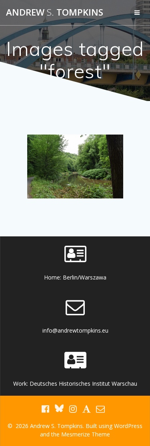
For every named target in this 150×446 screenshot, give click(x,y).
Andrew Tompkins (54, 12)
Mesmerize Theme (85, 434)
